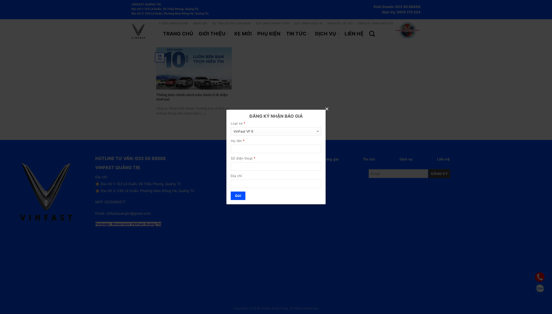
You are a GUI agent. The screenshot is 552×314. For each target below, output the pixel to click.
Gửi (238, 196)
